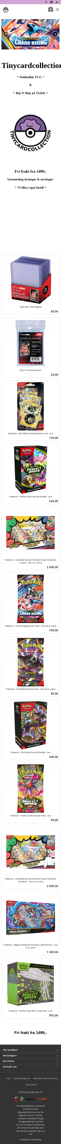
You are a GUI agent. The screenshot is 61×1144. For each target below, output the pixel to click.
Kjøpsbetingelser (22, 1078)
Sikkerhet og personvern (45, 1078)
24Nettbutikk (36, 1139)
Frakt (8, 1078)
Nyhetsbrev (31, 1084)
